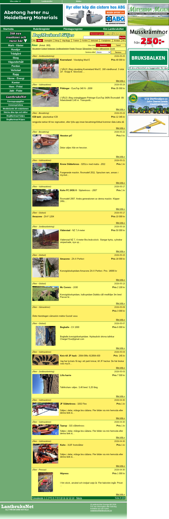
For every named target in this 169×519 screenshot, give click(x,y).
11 (64, 498)
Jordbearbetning (62, 49)
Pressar (78, 49)
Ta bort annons (119, 34)
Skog (16, 57)
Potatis (72, 49)
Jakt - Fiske (15, 90)
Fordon (16, 66)
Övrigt (112, 49)
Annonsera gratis (96, 34)
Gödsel (44, 49)
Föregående (37, 498)
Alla (34, 41)
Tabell (118, 45)
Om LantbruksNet (113, 29)
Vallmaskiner (104, 49)
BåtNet (78, 1)
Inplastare (51, 49)
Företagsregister (73, 29)
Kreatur (117, 41)
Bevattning (36, 49)
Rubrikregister (41, 29)
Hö (123, 41)
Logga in (108, 34)
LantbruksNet (47, 1)
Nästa (79, 498)
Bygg (16, 74)
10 (61, 498)
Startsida (8, 29)
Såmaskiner (87, 49)
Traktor (76, 41)
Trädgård (16, 53)
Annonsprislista (15, 105)
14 (73, 498)
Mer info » (120, 81)
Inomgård (48, 41)
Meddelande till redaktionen (16, 109)
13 (70, 498)
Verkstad (16, 70)
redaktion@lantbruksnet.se (101, 510)
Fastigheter (106, 41)
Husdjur (15, 49)
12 (67, 498)
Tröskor (95, 49)
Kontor (16, 82)
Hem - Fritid (15, 86)
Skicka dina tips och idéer (16, 112)
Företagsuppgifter (15, 101)
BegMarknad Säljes (16, 116)
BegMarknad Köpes (15, 119)
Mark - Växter (15, 45)
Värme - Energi (15, 78)
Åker (40, 41)
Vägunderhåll (15, 61)
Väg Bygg (66, 41)
